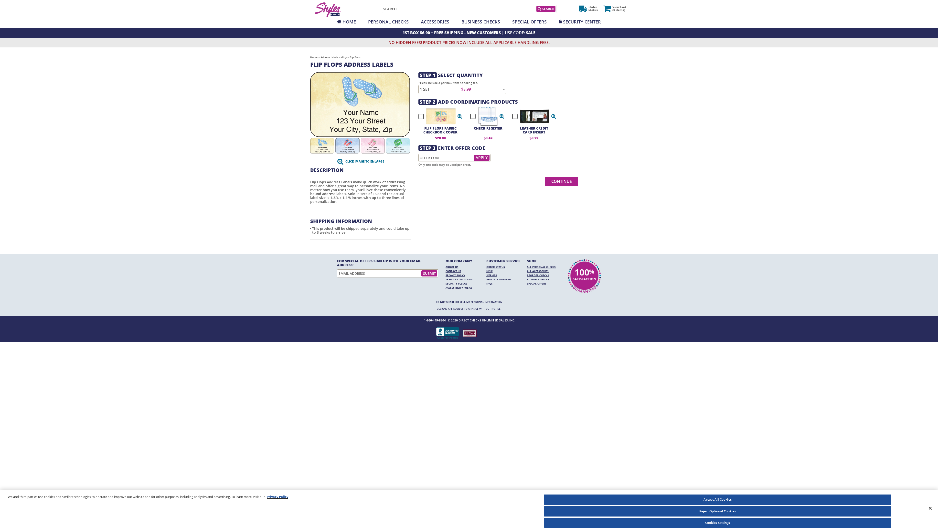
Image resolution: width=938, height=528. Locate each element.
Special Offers (529, 22)
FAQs (489, 283)
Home (349, 22)
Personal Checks (388, 22)
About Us (452, 266)
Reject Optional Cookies (717, 511)
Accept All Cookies (717, 499)
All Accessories (538, 271)
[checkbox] (438, 116)
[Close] (930, 508)
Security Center (582, 22)
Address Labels (329, 57)
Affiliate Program (498, 279)
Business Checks (480, 22)
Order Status (495, 266)
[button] (460, 116)
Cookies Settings (717, 522)
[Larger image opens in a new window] (360, 104)
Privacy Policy (455, 275)
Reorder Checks (538, 275)
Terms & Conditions (459, 279)
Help (489, 271)
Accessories (435, 22)
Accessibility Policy (459, 287)
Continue (561, 181)
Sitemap (491, 275)
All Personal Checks (541, 266)
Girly (344, 57)
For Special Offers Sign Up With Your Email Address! (379, 263)
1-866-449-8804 (435, 320)
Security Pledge (456, 283)
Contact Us (453, 271)
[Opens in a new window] (470, 333)
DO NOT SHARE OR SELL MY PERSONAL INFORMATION (469, 302)
